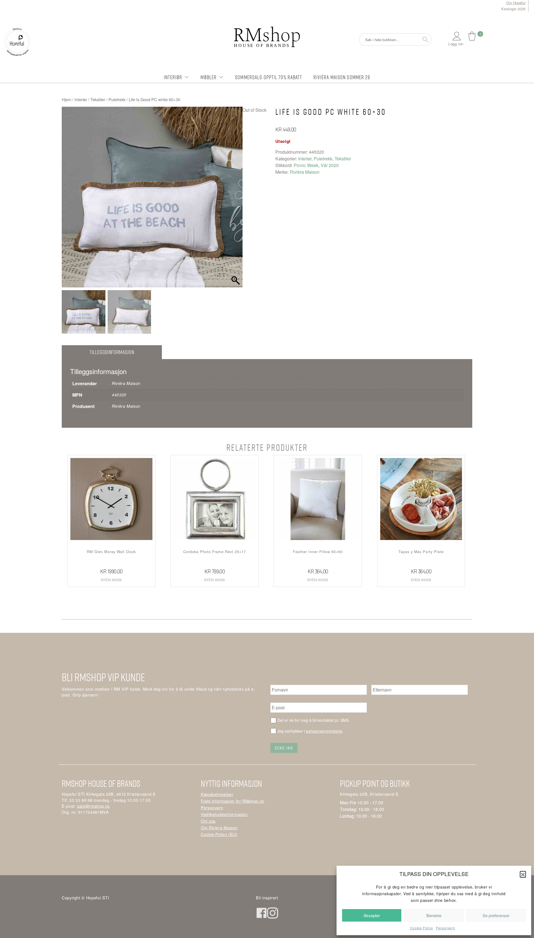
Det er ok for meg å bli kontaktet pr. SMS (313, 720)
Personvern (445, 927)
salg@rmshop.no (93, 806)
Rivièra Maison (305, 172)
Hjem (66, 99)
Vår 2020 (330, 165)
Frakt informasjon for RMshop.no (232, 801)
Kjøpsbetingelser (217, 794)
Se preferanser (496, 915)
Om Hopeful (515, 2)
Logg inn (455, 43)
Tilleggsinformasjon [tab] (112, 352)
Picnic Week (306, 165)
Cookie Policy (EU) (219, 834)
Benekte (433, 915)
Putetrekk (116, 99)
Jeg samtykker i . (310, 731)
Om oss (208, 821)
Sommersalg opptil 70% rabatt (268, 77)
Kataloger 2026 (513, 8)
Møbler (209, 77)
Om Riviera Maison (219, 827)
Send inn (284, 748)
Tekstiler (97, 99)
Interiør (173, 77)
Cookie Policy (421, 927)
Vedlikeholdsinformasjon (224, 814)
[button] (523, 874)
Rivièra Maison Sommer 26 (341, 77)
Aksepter (372, 915)
